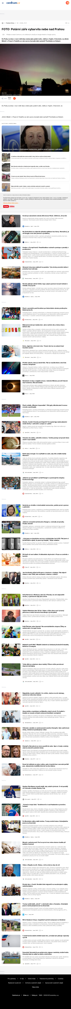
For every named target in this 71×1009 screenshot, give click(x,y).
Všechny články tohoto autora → (11, 203)
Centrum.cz (16, 995)
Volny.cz (34, 995)
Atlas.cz (26, 995)
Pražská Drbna (10, 23)
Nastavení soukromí (14, 983)
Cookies (60, 979)
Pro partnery (12, 979)
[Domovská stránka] (2, 23)
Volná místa (31, 979)
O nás (22, 979)
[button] (12, 98)
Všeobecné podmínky (47, 979)
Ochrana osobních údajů (33, 983)
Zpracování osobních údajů (54, 983)
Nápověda (35, 987)
